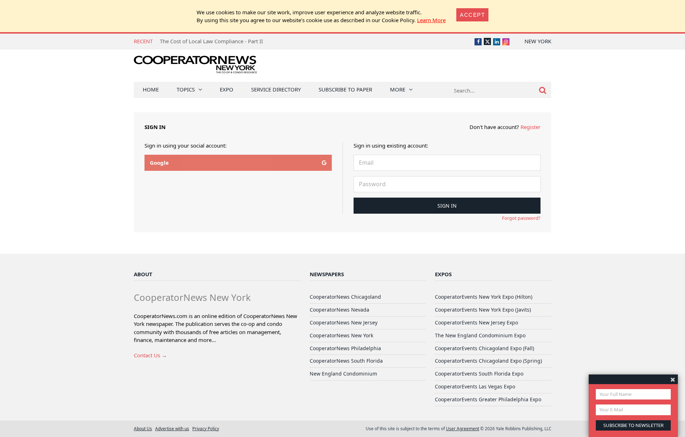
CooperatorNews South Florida (346, 360)
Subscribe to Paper (345, 89)
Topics (186, 89)
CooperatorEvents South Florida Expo (479, 373)
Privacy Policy (205, 428)
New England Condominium (343, 373)
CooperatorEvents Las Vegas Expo (475, 386)
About (143, 274)
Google (159, 162)
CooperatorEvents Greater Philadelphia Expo (488, 399)
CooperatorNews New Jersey (343, 322)
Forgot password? (521, 218)
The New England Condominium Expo (480, 335)
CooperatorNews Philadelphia (345, 348)
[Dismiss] (673, 379)
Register (531, 126)
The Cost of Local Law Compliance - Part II (211, 41)
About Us (143, 428)
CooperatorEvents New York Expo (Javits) (483, 309)
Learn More (431, 20)
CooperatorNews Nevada (339, 309)
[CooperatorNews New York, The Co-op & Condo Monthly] (195, 67)
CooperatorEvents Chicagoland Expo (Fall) (484, 348)
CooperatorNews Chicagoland (345, 296)
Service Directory (276, 89)
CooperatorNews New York (341, 335)
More (397, 89)
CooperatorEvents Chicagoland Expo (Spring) (488, 360)
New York (537, 41)
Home (151, 89)
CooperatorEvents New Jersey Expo (476, 322)
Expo (226, 89)
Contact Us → (150, 355)
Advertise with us (172, 428)
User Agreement (462, 428)
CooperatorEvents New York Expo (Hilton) (483, 296)
